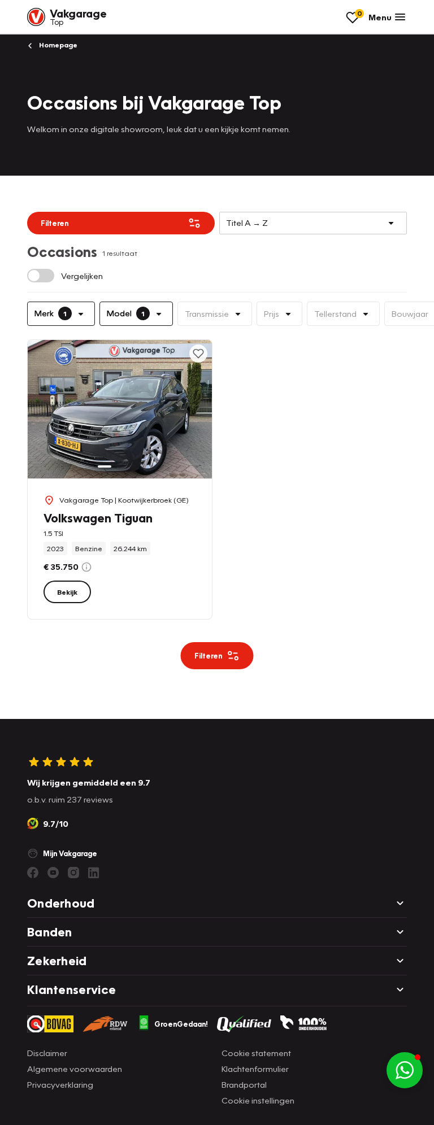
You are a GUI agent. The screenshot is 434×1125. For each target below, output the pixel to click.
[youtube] (53, 872)
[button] (405, 1070)
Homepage (57, 45)
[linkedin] (93, 872)
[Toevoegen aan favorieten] (198, 354)
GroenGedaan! (181, 1023)
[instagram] (73, 872)
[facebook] (32, 872)
